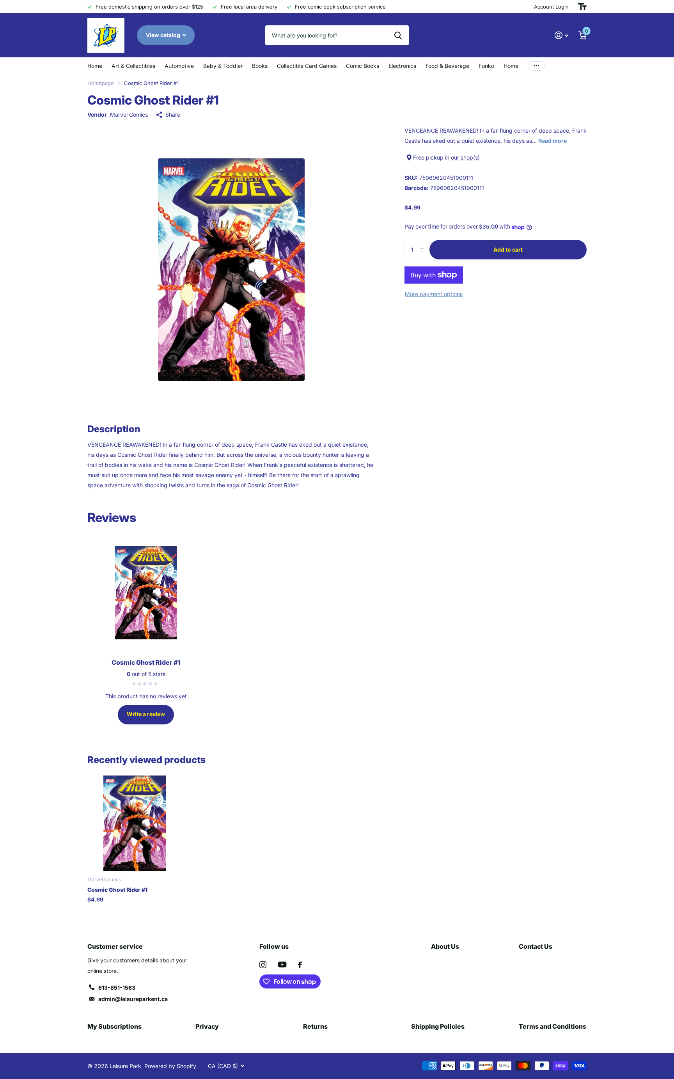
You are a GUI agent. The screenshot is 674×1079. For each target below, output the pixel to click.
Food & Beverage (447, 65)
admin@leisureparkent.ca (133, 999)
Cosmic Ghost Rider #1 (117, 889)
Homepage (100, 83)
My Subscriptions (114, 1026)
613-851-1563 (116, 987)
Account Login (551, 7)
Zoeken (398, 35)
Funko (486, 65)
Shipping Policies (438, 1026)
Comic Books (362, 65)
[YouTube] (282, 964)
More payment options (434, 294)
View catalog (163, 35)
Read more (552, 140)
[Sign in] (561, 35)
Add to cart (508, 249)
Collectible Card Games (307, 65)
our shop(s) (465, 157)
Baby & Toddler (223, 65)
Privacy (207, 1026)
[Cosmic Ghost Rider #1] (134, 823)
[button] (423, 243)
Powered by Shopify (170, 1066)
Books (260, 65)
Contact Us (535, 946)
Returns (315, 1026)
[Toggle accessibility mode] (582, 7)
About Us (445, 946)
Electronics (402, 65)
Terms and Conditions (552, 1026)
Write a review (146, 714)
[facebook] (300, 965)
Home (94, 65)
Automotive (179, 65)
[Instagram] (262, 964)
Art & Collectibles (133, 65)
